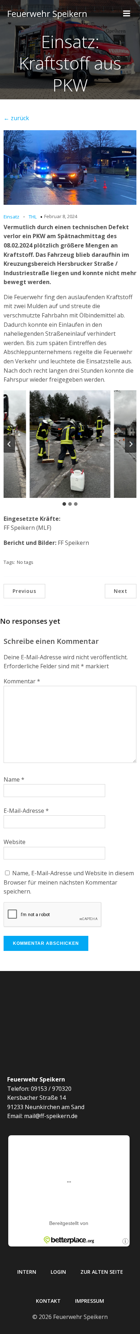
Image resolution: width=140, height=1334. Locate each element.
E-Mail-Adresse (26, 811)
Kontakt (48, 1300)
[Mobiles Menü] (127, 14)
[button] (69, 444)
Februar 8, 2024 (60, 216)
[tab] (64, 504)
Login (58, 1271)
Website (14, 842)
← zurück (16, 118)
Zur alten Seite (101, 1271)
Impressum (89, 1300)
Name (14, 779)
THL (33, 216)
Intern (26, 1271)
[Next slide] (130, 444)
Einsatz (11, 216)
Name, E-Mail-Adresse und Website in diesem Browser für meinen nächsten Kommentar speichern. (69, 882)
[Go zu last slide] (9, 444)
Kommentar (22, 681)
